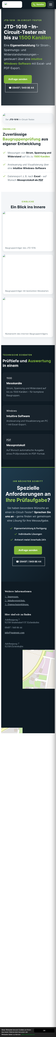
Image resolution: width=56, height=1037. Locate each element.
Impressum (12, 596)
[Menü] (50, 4)
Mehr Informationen (28, 1034)
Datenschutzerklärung (17, 604)
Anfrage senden (17, 79)
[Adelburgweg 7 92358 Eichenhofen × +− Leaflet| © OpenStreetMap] (28, 670)
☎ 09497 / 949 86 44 (21, 87)
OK (44, 1030)
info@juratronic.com (14, 632)
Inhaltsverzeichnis (15, 600)
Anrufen (40, 4)
